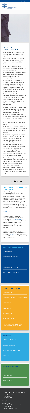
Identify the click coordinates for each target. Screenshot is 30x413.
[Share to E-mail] (21, 181)
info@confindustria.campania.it (13, 405)
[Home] (9, 6)
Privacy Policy (5, 401)
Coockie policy (6, 403)
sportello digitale (19, 219)
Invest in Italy (13, 234)
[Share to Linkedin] (15, 181)
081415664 (8, 406)
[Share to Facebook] (9, 181)
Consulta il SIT (6, 211)
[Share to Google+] (18, 181)
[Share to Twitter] (12, 181)
